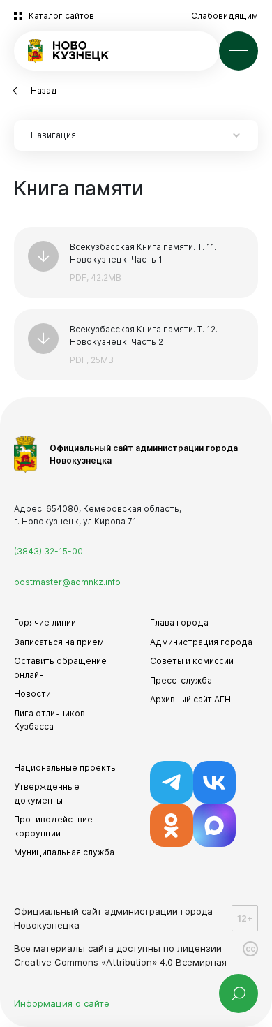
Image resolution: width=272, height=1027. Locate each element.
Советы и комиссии (192, 661)
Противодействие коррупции (53, 826)
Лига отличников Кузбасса (49, 720)
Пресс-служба (181, 680)
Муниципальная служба (64, 852)
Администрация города (201, 642)
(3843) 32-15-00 (48, 551)
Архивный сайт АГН (190, 699)
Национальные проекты (65, 767)
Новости (32, 693)
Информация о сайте (61, 1003)
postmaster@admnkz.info (67, 582)
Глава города (179, 622)
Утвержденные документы (47, 793)
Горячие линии (45, 622)
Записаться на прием (59, 642)
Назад (44, 90)
